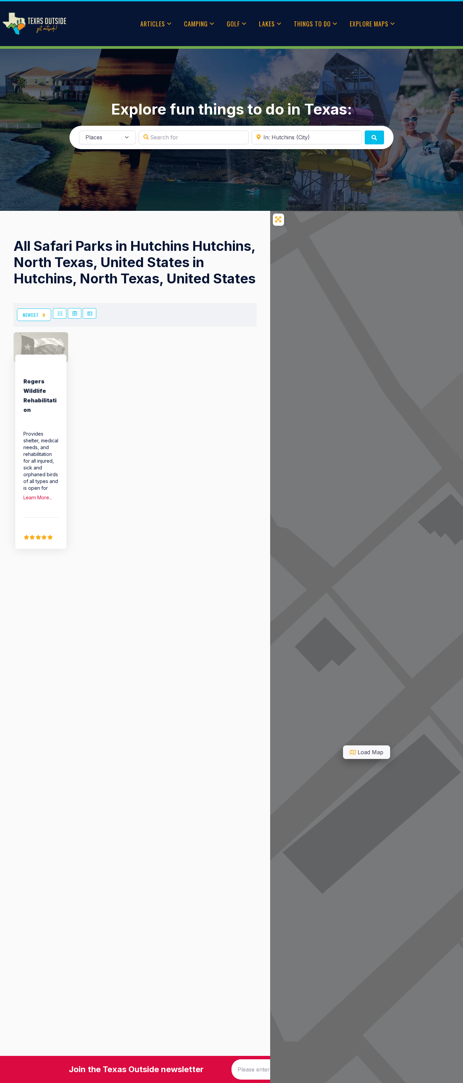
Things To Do (312, 23)
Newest (31, 314)
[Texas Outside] (34, 23)
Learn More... (37, 497)
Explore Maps (369, 23)
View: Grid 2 (59, 313)
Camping (196, 23)
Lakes (267, 23)
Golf (233, 23)
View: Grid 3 (74, 313)
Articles (152, 23)
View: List (89, 313)
